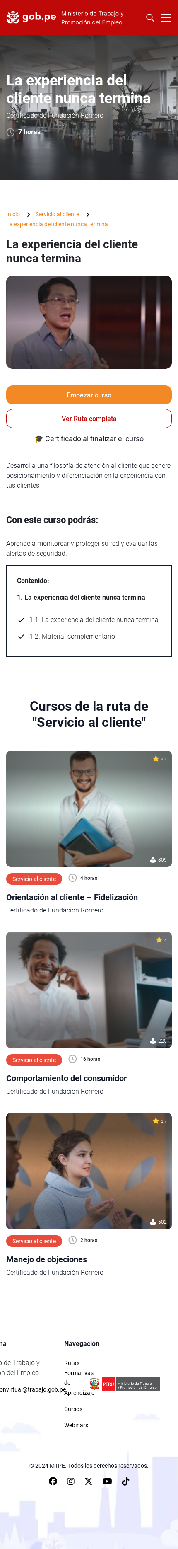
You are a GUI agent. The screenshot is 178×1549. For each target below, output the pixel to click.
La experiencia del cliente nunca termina (57, 224)
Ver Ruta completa (89, 419)
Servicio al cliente (57, 214)
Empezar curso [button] (89, 395)
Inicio (13, 214)
